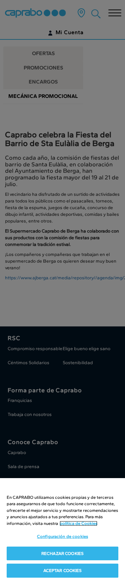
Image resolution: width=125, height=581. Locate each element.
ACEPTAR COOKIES (62, 570)
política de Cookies (78, 523)
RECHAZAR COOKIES (62, 553)
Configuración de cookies (62, 536)
